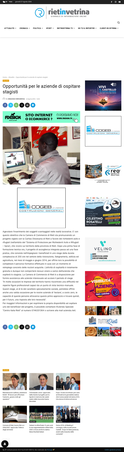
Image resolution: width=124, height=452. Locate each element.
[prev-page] (4, 439)
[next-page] (8, 439)
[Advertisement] (62, 55)
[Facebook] (111, 2)
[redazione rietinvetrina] (4, 99)
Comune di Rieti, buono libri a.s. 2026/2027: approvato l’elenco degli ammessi (14, 427)
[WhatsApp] (16, 105)
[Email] (21, 105)
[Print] (27, 105)
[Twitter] (10, 105)
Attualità (11, 77)
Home (5, 77)
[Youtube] (119, 2)
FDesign (49, 450)
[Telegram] (33, 105)
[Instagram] (115, 2)
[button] (118, 22)
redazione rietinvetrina (16, 99)
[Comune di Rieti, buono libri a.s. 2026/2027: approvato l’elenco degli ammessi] (15, 414)
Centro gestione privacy (113, 450)
